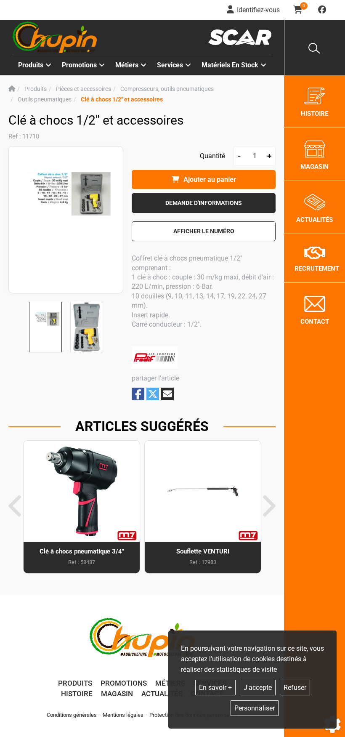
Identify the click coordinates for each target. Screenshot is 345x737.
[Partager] (167, 394)
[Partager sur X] (152, 394)
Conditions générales (72, 715)
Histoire (77, 693)
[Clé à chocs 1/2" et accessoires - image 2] (86, 327)
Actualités (162, 693)
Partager (138, 394)
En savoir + (215, 688)
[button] (122, 99)
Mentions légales (123, 715)
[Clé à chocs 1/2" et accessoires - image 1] (45, 327)
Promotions (79, 65)
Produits (30, 65)
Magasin (117, 693)
